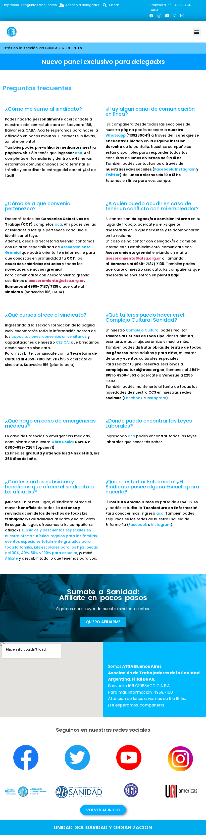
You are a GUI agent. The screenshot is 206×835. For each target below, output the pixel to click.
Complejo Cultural (143, 330)
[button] (197, 32)
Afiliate (11, 558)
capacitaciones (26, 336)
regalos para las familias (73, 535)
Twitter (113, 174)
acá (78, 152)
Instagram (185, 169)
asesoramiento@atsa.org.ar (56, 280)
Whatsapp (116, 135)
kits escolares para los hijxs (59, 547)
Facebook (163, 169)
